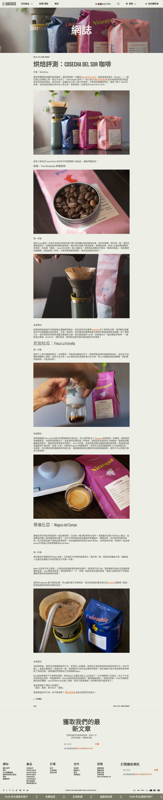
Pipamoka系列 (30, 777)
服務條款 (100, 768)
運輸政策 (100, 770)
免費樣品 (77, 775)
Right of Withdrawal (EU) (103, 777)
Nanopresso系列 (31, 772)
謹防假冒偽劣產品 (9, 775)
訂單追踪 (53, 770)
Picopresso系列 (31, 770)
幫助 (4, 777)
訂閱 (97, 744)
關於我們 (6, 768)
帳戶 (51, 768)
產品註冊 (53, 772)
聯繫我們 (6, 779)
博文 (4, 770)
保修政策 (100, 775)
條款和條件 (89, 748)
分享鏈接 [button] (39, 699)
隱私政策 (79, 748)
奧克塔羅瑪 (30, 781)
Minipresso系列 (31, 775)
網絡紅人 (77, 770)
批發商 (76, 768)
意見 (75, 772)
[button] (103, 3)
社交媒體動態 (8, 772)
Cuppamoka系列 (31, 779)
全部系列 (29, 768)
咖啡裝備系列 (31, 783)
